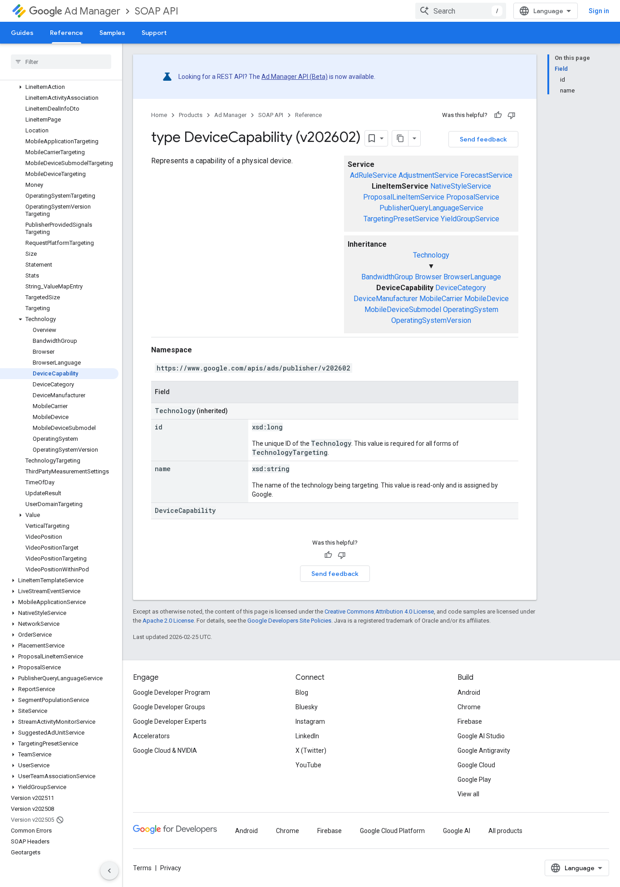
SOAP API (156, 11)
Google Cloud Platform (392, 830)
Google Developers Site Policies (289, 620)
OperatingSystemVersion (431, 320)
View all (468, 794)
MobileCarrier (441, 298)
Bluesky (306, 707)
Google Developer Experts (170, 721)
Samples (112, 33)
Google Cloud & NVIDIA (165, 750)
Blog (301, 692)
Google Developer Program (171, 692)
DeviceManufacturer (386, 298)
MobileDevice (486, 298)
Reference (66, 33)
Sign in (599, 11)
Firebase (470, 721)
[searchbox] (61, 61)
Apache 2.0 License (168, 620)
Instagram (310, 721)
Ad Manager (92, 11)
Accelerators (151, 736)
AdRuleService (373, 175)
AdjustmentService (428, 175)
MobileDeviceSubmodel (402, 309)
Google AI (456, 830)
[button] (59, 87)
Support (154, 33)
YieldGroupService (470, 218)
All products (505, 830)
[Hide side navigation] (109, 871)
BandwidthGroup (387, 277)
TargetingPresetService (401, 218)
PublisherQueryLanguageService (431, 208)
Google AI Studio (481, 736)
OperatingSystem (470, 309)
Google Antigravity (484, 750)
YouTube (308, 765)
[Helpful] (498, 115)
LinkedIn (307, 736)
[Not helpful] (511, 115)
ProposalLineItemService (403, 197)
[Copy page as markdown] (400, 138)
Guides (22, 33)
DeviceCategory (460, 287)
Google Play (474, 779)
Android (469, 692)
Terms (142, 868)
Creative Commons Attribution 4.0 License (379, 611)
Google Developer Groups (169, 707)
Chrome (469, 707)
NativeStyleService (460, 186)
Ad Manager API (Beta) (294, 76)
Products (190, 115)
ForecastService (486, 175)
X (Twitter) (310, 750)
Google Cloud (476, 765)
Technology (431, 255)
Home (159, 115)
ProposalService (472, 197)
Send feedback (483, 139)
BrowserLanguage (472, 277)
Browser (428, 277)
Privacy (170, 868)
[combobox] (460, 11)
